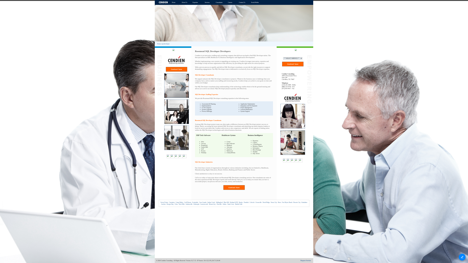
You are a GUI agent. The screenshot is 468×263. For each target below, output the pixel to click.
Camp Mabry (179, 202)
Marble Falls (238, 204)
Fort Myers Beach (287, 202)
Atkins (224, 204)
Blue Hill (226, 202)
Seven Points (164, 202)
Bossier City (297, 202)
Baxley (241, 202)
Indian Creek (211, 202)
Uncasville (258, 202)
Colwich (252, 202)
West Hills (182, 204)
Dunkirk (246, 202)
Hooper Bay (170, 204)
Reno (279, 202)
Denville (219, 204)
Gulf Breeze (187, 202)
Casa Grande (202, 202)
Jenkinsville (189, 204)
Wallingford (219, 202)
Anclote (163, 204)
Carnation (172, 202)
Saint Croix (230, 204)
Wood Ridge (266, 202)
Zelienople (196, 204)
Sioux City (274, 202)
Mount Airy (212, 204)
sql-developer (166, 44)
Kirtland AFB (234, 202)
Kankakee (304, 202)
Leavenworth (204, 204)
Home (159, 44)
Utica (176, 204)
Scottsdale (195, 202)
